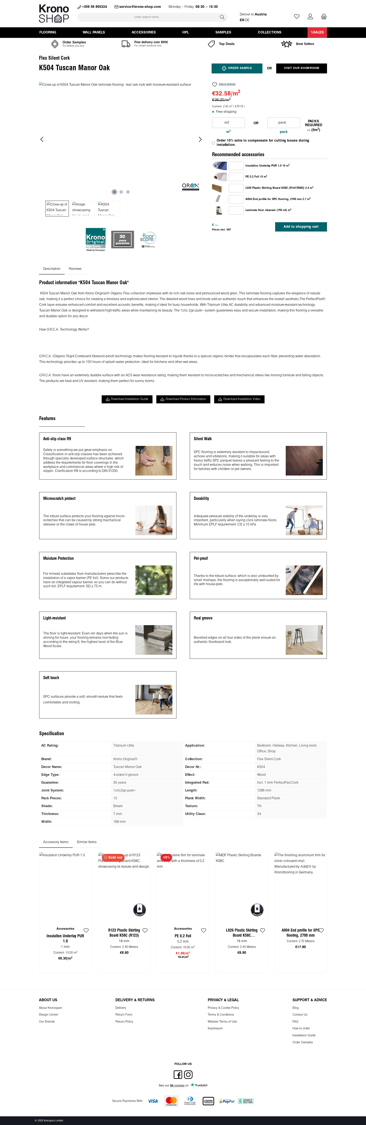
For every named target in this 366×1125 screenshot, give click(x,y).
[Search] (222, 17)
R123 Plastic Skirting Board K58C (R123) (124, 933)
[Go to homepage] (54, 13)
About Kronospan (50, 1008)
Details (124, 967)
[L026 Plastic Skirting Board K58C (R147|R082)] (219, 188)
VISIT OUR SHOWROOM (301, 68)
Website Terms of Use (222, 1021)
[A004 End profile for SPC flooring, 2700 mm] (219, 199)
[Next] (200, 139)
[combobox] (147, 17)
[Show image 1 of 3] (114, 192)
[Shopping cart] (322, 16)
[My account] (310, 16)
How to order (301, 1028)
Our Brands (47, 1021)
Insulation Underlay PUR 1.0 (65, 938)
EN (242, 20)
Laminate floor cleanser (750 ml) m (268, 210)
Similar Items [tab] (87, 842)
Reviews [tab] (75, 268)
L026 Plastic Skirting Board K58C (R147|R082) (242, 934)
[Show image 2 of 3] (121, 192)
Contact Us (300, 1014)
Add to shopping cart (301, 226)
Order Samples (303, 1042)
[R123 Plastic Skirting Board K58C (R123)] (124, 887)
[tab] (52, 268)
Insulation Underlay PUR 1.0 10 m (267, 165)
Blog (296, 1008)
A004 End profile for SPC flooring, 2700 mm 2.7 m (278, 199)
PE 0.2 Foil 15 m (256, 176)
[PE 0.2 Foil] (219, 177)
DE (247, 20)
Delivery (120, 1008)
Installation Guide (304, 1035)
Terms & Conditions (221, 1014)
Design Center (48, 1014)
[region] (121, 149)
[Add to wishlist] (86, 930)
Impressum (215, 1028)
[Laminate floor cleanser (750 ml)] (219, 210)
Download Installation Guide (129, 399)
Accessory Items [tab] (55, 842)
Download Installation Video (241, 399)
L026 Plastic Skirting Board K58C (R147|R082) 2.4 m (279, 187)
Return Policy (124, 1021)
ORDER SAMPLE (240, 68)
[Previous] (42, 139)
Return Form (123, 1014)
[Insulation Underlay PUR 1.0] (219, 165)
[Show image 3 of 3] (128, 192)
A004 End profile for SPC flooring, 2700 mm (301, 933)
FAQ (295, 1021)
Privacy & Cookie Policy (223, 1008)
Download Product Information (186, 399)
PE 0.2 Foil (183, 936)
